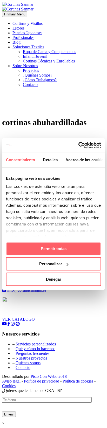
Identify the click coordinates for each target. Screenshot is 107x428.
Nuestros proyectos (31, 358)
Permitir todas (53, 248)
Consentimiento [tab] (20, 160)
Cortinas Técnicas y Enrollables (49, 61)
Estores (18, 28)
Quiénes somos (28, 363)
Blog (16, 42)
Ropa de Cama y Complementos (49, 51)
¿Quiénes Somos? (37, 75)
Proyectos (31, 70)
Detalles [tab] (50, 160)
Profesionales (23, 37)
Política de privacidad (41, 381)
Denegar (53, 279)
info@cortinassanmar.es (26, 290)
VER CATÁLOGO (18, 319)
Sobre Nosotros (25, 65)
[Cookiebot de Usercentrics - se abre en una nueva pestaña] (78, 145)
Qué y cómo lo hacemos (35, 348)
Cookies (9, 386)
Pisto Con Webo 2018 (49, 376)
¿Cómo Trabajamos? (40, 80)
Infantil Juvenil (35, 56)
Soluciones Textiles (28, 47)
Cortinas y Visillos (27, 23)
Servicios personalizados (36, 344)
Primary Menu (14, 14)
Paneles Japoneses (27, 33)
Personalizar (50, 264)
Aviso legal (11, 381)
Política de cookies (78, 381)
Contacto (30, 84)
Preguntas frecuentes (32, 353)
